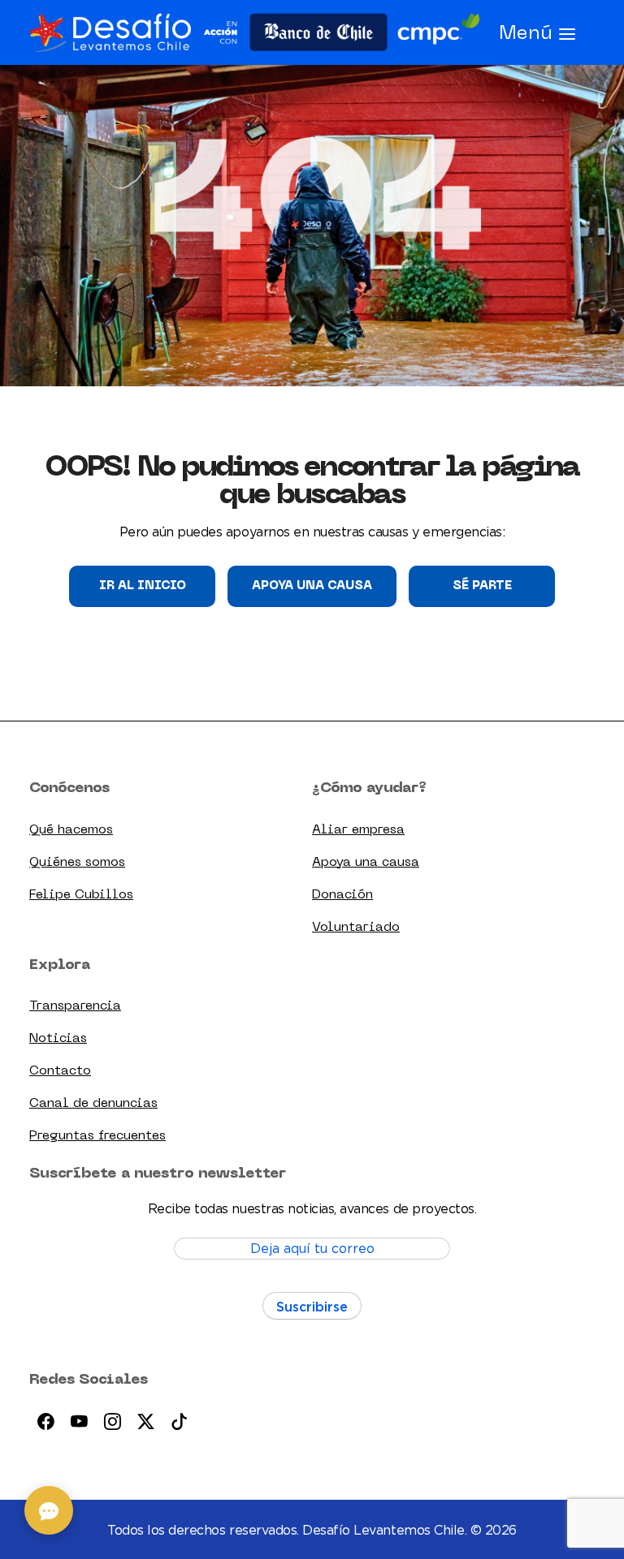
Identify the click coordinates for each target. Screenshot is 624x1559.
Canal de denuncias (93, 1103)
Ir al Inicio (142, 586)
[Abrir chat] (48, 1510)
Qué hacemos (71, 830)
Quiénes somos (77, 862)
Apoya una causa (312, 586)
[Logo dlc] (254, 33)
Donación (342, 895)
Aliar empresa (358, 830)
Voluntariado (356, 927)
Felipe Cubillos (81, 895)
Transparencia (75, 1006)
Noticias (58, 1038)
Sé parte (482, 586)
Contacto (60, 1071)
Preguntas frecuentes (97, 1136)
